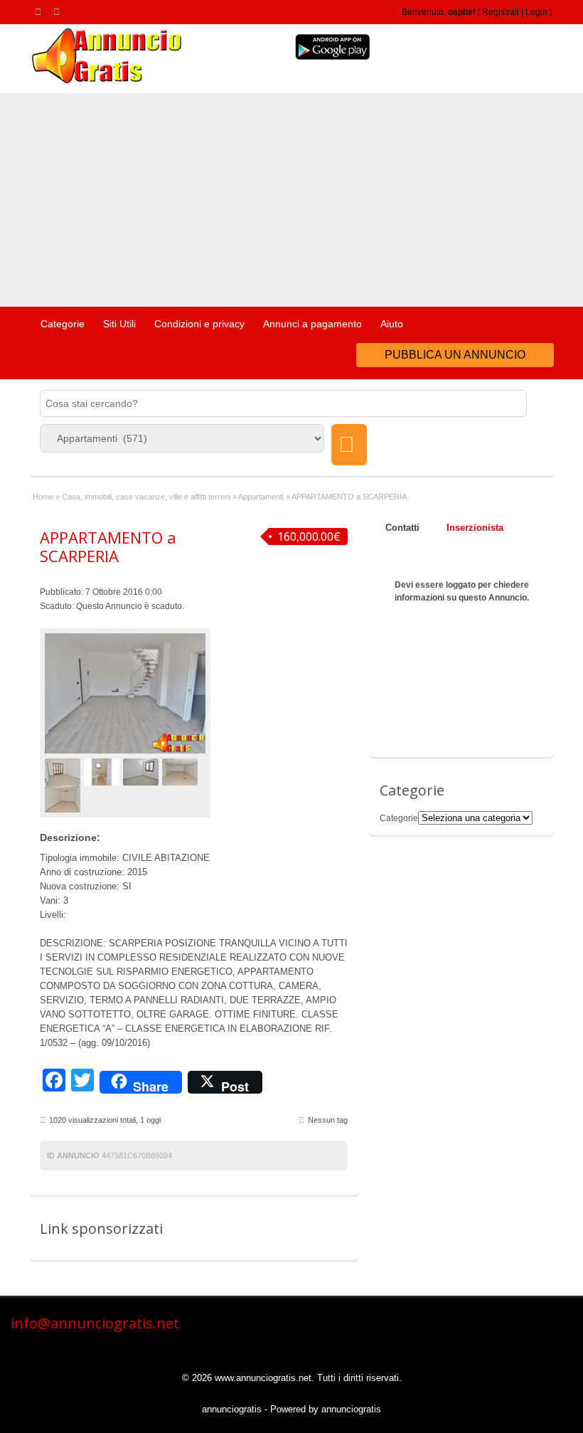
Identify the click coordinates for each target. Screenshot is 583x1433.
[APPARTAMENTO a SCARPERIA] (125, 693)
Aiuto (391, 323)
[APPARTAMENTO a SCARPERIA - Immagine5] (64, 798)
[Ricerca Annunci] (349, 444)
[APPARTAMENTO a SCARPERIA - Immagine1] (64, 771)
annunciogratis (232, 1409)
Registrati (500, 12)
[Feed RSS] (40, 11)
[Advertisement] (291, 200)
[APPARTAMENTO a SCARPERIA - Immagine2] (103, 771)
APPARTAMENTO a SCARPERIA (108, 546)
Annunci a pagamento (312, 323)
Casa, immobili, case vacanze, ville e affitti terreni (146, 496)
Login (536, 12)
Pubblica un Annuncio (455, 355)
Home (43, 496)
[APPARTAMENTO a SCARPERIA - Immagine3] (142, 771)
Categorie (63, 323)
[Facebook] (59, 11)
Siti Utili (119, 323)
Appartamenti (261, 496)
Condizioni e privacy (199, 323)
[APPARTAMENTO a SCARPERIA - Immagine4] (181, 771)
